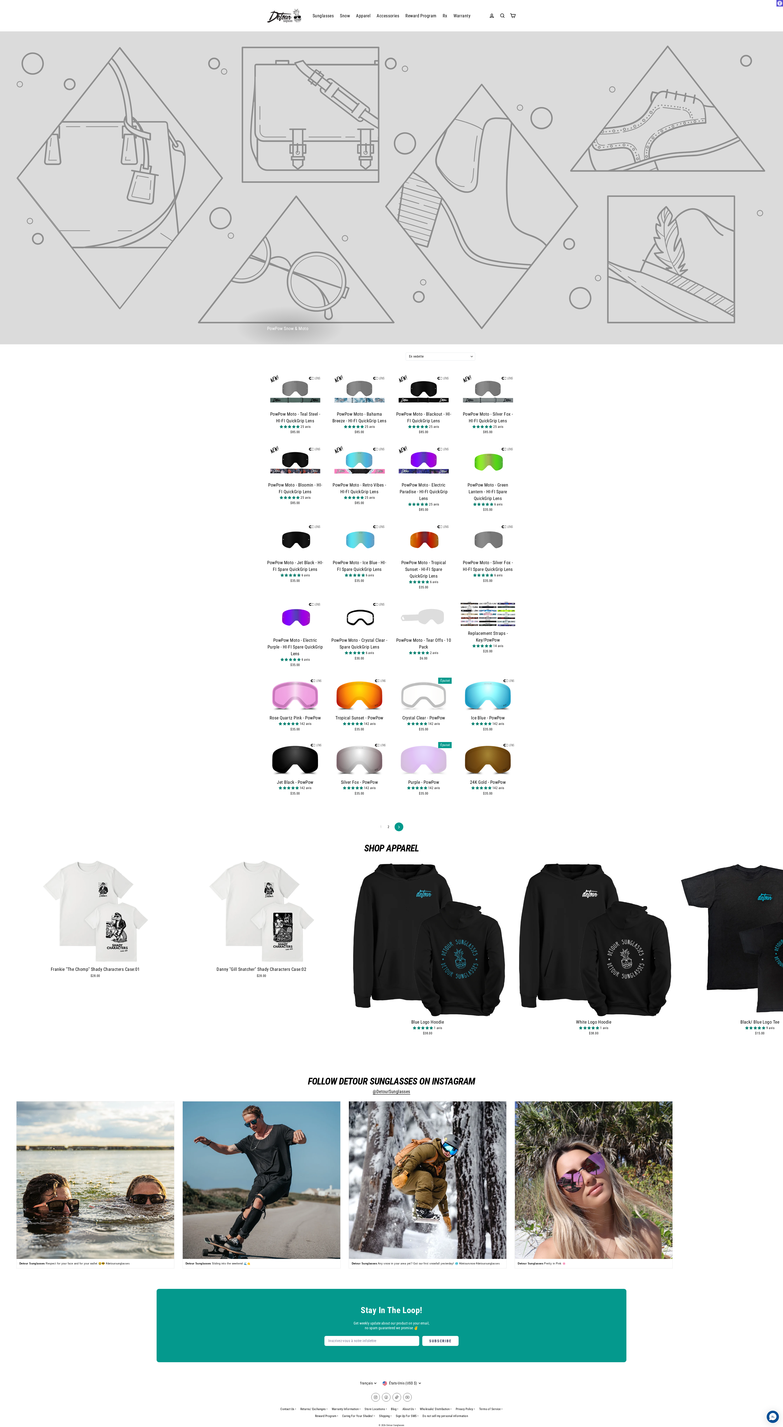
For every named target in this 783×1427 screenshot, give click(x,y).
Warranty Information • (346, 1409)
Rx (445, 15)
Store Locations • (376, 1409)
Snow (345, 15)
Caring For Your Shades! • (358, 1416)
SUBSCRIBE (440, 1341)
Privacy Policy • (465, 1409)
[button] (290, 427)
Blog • (394, 1409)
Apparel (363, 15)
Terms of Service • (491, 1409)
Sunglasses (323, 15)
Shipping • (385, 1416)
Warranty (462, 15)
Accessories (388, 15)
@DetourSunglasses (391, 1091)
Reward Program (420, 15)
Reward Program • (326, 1416)
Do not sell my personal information (445, 1416)
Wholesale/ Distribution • (435, 1409)
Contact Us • (288, 1409)
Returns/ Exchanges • (314, 1409)
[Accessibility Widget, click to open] (779, 3)
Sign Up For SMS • (407, 1416)
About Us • (409, 1409)
